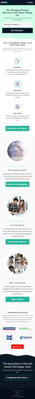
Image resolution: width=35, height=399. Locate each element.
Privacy (17, 392)
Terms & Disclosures (17, 390)
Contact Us (17, 394)
